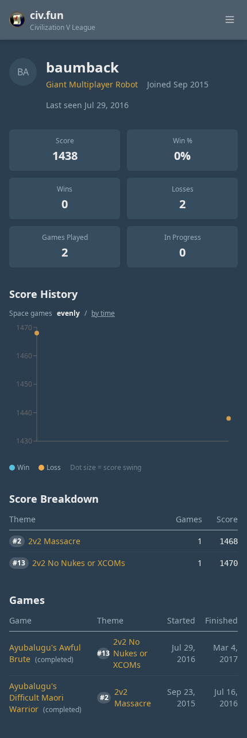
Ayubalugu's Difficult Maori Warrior (36, 697)
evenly (68, 313)
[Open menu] (230, 20)
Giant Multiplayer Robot (92, 84)
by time (103, 313)
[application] (123, 392)
